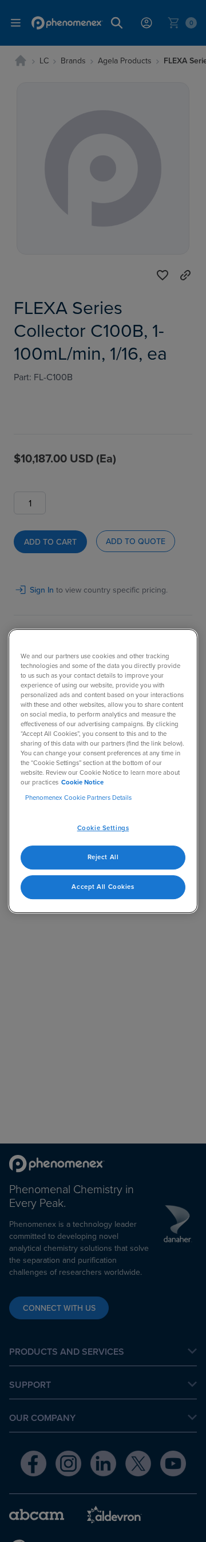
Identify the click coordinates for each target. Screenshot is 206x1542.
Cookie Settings (103, 828)
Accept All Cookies (103, 886)
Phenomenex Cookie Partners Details (78, 798)
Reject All (103, 857)
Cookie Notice (82, 782)
